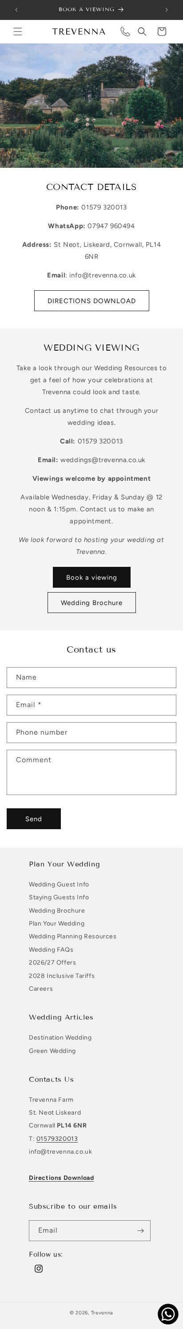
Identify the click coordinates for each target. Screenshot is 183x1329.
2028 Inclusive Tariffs (62, 976)
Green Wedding (52, 1051)
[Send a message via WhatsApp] (168, 1314)
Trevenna (102, 1313)
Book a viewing (91, 577)
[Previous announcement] (16, 10)
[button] (18, 31)
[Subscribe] (140, 1230)
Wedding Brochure (92, 603)
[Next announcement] (166, 10)
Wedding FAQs (51, 949)
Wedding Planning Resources (73, 936)
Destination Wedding (60, 1037)
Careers (41, 989)
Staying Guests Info (59, 897)
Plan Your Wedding (56, 923)
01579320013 (57, 1139)
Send (33, 819)
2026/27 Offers (52, 962)
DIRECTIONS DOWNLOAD (92, 301)
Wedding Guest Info (59, 884)
